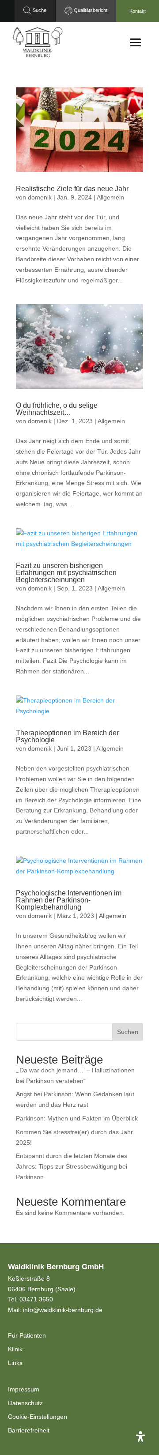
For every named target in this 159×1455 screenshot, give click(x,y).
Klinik (15, 1349)
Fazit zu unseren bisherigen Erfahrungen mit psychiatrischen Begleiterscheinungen (66, 572)
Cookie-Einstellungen (37, 1416)
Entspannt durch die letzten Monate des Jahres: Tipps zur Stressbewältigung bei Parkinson (71, 1166)
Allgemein (110, 197)
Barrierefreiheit (28, 1430)
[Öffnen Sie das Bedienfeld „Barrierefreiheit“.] (140, 1436)
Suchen (127, 1031)
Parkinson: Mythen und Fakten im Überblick (77, 1118)
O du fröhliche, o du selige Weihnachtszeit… (57, 409)
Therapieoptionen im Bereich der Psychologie (67, 736)
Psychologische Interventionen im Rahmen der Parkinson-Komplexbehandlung (68, 900)
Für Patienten (27, 1335)
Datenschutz (25, 1402)
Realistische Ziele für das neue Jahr (72, 188)
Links (15, 1362)
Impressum (23, 1389)
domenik (40, 197)
